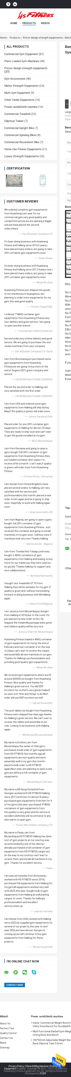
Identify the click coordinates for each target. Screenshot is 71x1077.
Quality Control (8, 1033)
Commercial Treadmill (17, 114)
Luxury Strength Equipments (21, 156)
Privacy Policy (16, 1066)
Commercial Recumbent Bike (21, 142)
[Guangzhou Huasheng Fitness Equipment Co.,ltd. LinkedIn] (15, 4)
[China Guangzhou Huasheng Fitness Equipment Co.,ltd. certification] (14, 180)
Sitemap (5, 1047)
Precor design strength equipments (43, 37)
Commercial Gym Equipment (21, 54)
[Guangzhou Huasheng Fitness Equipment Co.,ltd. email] (8, 972)
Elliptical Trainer (14, 121)
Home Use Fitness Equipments (23, 149)
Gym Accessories (14, 78)
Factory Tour (7, 1028)
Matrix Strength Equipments (21, 85)
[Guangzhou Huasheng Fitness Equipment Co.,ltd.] (35, 15)
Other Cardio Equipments (19, 99)
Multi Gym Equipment (17, 92)
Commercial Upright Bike (19, 128)
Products (29, 23)
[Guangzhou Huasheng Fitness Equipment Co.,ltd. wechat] (27, 972)
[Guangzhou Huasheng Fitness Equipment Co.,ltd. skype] (36, 972)
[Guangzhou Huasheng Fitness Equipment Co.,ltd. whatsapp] (17, 972)
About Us (5, 1023)
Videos (45, 23)
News (3, 1042)
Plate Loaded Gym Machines (21, 61)
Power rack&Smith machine (21, 107)
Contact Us (6, 1038)
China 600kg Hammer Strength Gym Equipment (34, 1067)
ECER (43, 1073)
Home (13, 23)
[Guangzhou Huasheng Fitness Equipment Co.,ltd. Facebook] (8, 4)
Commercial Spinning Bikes (20, 135)
